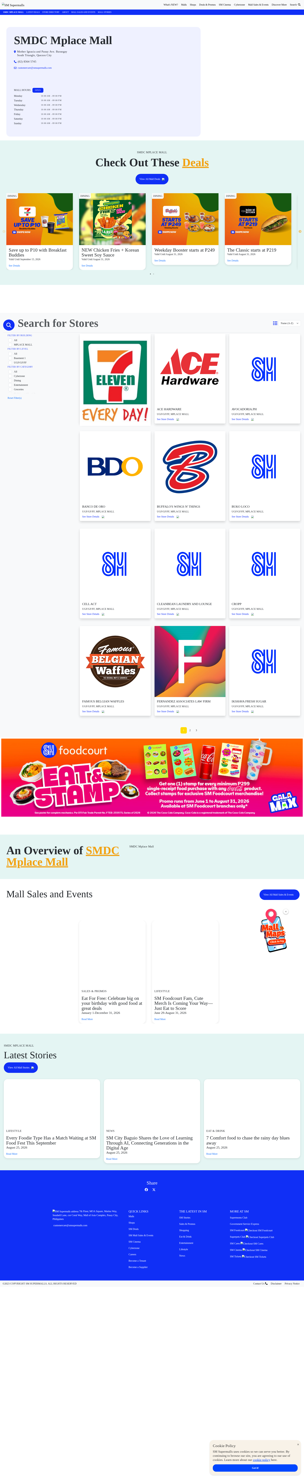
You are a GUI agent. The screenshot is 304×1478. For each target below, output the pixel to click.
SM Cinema (135, 1241)
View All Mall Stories (19, 1067)
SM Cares (235, 1243)
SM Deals (134, 1229)
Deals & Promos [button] (207, 4)
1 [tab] (150, 274)
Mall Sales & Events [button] (258, 4)
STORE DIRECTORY (51, 12)
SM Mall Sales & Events (141, 1235)
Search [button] (293, 4)
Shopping (184, 1230)
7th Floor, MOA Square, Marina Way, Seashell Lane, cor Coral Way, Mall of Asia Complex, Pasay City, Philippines (85, 1215)
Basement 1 (20, 358)
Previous (4, 231)
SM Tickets (236, 1256)
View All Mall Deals (150, 179)
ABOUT (65, 12)
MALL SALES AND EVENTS (83, 12)
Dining (17, 380)
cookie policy (261, 1460)
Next (300, 231)
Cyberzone (19, 376)
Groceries (19, 389)
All (15, 340)
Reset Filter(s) (15, 398)
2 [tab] (153, 274)
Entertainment (21, 385)
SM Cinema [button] (225, 4)
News (182, 1255)
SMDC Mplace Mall (13, 12)
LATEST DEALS (33, 12)
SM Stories (184, 1217)
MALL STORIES (104, 12)
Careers (132, 1254)
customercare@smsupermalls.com (70, 1225)
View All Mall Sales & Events (278, 894)
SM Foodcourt (237, 1230)
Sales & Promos (187, 1224)
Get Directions (26, 77)
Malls (131, 1216)
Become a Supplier (138, 1267)
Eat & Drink (185, 1236)
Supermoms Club (238, 1217)
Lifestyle (183, 1249)
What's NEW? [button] (171, 4)
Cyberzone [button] (239, 4)
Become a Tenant (137, 1260)
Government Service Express (244, 1224)
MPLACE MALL (23, 344)
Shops (132, 1222)
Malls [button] (184, 4)
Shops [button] (193, 4)
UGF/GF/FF (20, 362)
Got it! (255, 1468)
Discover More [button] (279, 4)
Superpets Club (238, 1236)
